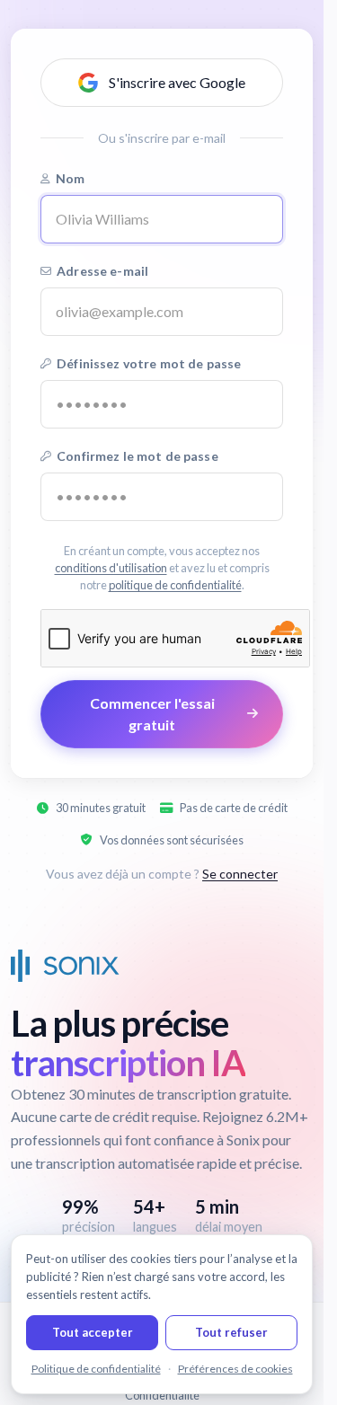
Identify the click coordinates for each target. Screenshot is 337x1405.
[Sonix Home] (65, 966)
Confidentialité (162, 1395)
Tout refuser (231, 1332)
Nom (70, 178)
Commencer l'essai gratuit (152, 713)
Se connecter (240, 873)
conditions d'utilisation (111, 568)
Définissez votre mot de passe (149, 363)
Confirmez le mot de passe (137, 456)
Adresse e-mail (102, 270)
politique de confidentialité (175, 585)
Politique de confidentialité (96, 1368)
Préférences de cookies (235, 1368)
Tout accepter (92, 1332)
